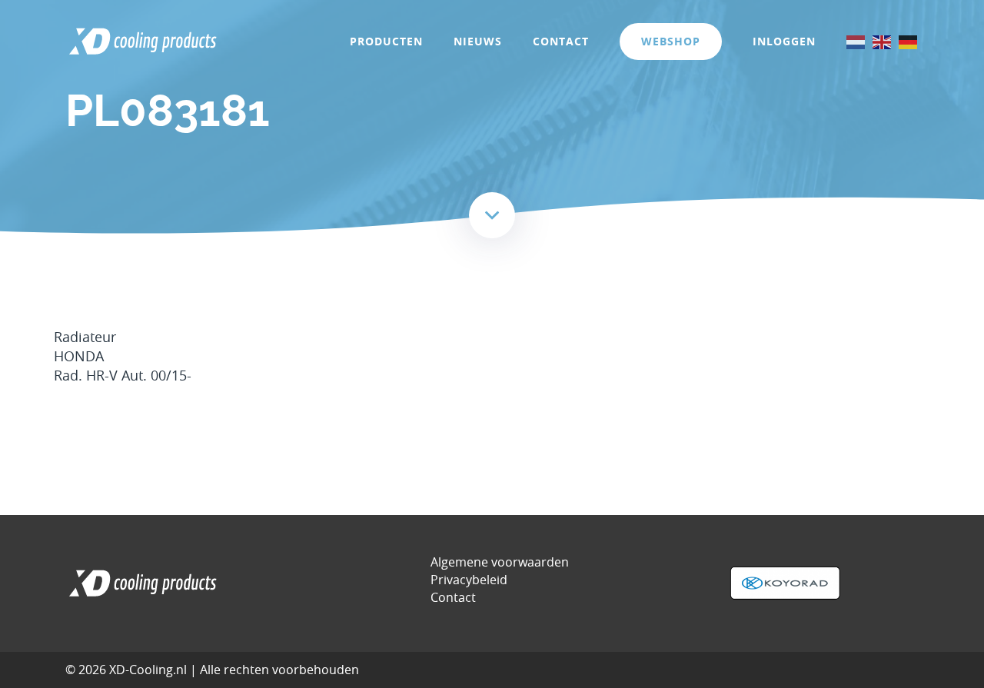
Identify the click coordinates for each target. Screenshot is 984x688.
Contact (561, 41)
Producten (386, 41)
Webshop (670, 41)
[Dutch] (856, 41)
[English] (883, 41)
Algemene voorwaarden (499, 561)
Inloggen (784, 41)
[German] (909, 41)
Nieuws (478, 41)
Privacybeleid (468, 579)
